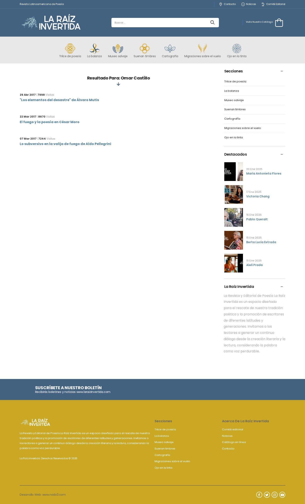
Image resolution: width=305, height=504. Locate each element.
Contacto (229, 4)
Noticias (251, 4)
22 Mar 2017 (28, 117)
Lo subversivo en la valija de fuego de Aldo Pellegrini (65, 143)
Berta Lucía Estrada (261, 242)
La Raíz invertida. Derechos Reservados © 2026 (48, 458)
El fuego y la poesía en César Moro (49, 122)
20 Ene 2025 (254, 169)
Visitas (46, 95)
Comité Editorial (275, 4)
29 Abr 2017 (28, 95)
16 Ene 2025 (254, 215)
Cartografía (232, 119)
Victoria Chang (258, 196)
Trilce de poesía (235, 81)
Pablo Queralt (257, 219)
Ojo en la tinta (233, 137)
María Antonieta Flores (263, 173)
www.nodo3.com (54, 495)
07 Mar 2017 (28, 139)
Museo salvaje (234, 100)
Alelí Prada (254, 265)
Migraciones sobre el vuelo (242, 128)
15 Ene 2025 (254, 238)
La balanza (231, 91)
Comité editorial (232, 429)
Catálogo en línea (234, 442)
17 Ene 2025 (253, 192)
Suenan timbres (235, 109)
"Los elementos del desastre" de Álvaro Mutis (59, 100)
